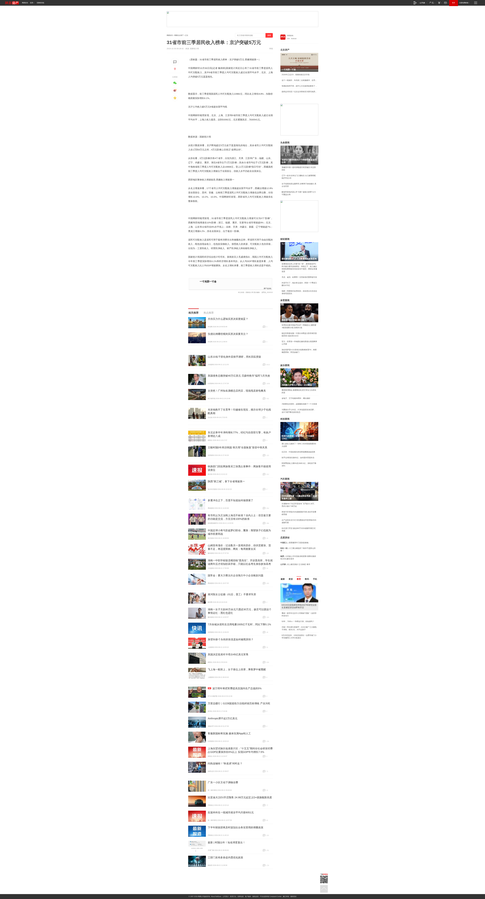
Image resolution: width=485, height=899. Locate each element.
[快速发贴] (175, 62)
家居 (291, 579)
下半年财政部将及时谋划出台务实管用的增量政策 (235, 827)
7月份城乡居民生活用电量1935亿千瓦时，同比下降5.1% (239, 624)
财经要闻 (284, 239)
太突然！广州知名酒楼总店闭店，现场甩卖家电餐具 (237, 390)
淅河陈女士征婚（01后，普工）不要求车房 (232, 594)
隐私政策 (255, 896)
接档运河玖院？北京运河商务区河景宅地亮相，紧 (299, 92)
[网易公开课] (422, 2)
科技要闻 (284, 419)
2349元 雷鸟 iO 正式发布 (291, 627)
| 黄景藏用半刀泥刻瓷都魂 (294, 543)
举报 (271, 48)
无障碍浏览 (40, 3)
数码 (307, 579)
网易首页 (25, 3)
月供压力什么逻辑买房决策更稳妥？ (228, 319)
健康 (283, 579)
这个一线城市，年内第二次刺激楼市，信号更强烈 (299, 80)
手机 (315, 579)
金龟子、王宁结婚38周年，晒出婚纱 (296, 398)
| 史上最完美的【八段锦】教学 (295, 564)
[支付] (439, 2)
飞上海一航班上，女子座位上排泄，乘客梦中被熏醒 (237, 669)
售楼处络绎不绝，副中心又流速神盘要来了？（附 (299, 86)
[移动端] (415, 2)
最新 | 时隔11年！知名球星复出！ (226, 842)
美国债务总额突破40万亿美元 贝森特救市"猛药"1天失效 (239, 375)
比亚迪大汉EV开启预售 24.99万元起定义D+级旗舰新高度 (240, 797)
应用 (31, 3)
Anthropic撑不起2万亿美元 (222, 718)
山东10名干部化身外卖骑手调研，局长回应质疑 (234, 356)
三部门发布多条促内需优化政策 (225, 857)
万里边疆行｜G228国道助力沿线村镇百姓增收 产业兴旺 (239, 703)
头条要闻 (284, 142)
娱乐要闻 (284, 365)
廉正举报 (286, 896)
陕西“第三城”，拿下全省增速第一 (226, 481)
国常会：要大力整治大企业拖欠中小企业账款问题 (235, 575)
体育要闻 (284, 300)
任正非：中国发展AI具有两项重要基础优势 (298, 452)
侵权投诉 (293, 896)
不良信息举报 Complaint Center (271, 896)
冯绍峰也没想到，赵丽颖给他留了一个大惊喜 (299, 404)
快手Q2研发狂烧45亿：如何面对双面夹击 (298, 458)
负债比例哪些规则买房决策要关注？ (228, 334)
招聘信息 (241, 896)
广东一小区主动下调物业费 (223, 782)
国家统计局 (194, 49)
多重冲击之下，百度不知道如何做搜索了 (230, 500)
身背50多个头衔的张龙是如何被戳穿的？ (230, 639)
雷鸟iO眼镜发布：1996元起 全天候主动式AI (299, 613)
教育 (299, 579)
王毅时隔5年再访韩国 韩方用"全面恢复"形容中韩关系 (237, 447)
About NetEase (216, 896)
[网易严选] (431, 2)
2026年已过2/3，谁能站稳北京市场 (295, 75)
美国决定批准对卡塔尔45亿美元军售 (228, 654)
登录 (453, 3)
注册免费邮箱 (463, 3)
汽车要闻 (284, 479)
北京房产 (284, 50)
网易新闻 (290, 35)
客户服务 (248, 896)
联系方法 (233, 896)
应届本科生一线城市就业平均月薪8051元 (231, 812)
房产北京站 (267, 288)
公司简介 (226, 896)
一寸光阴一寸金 (208, 281)
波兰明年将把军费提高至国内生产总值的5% (237, 688)
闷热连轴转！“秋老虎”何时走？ (225, 763)
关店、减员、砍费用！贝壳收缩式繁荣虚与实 (299, 277)
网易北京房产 (179, 35)
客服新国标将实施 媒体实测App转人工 (229, 733)
